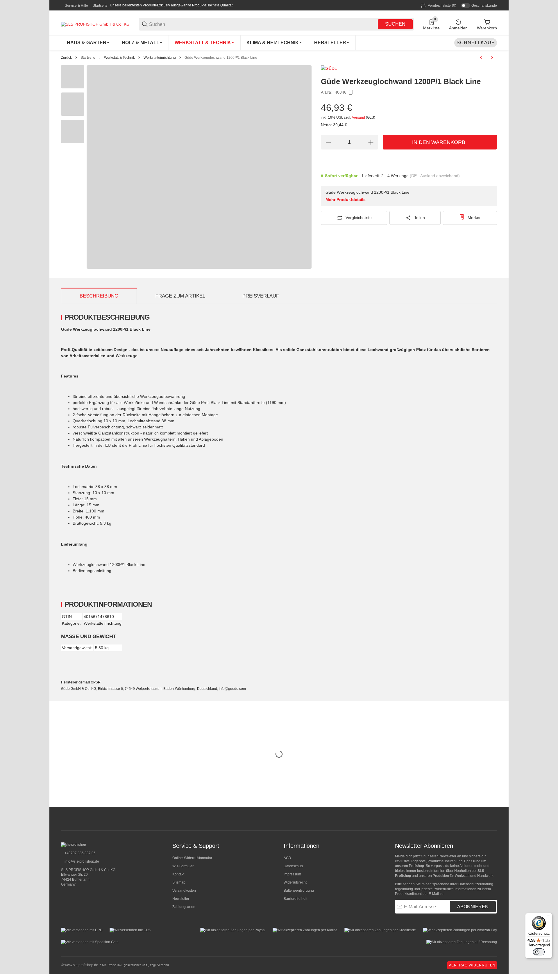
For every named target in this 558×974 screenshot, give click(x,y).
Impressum (292, 874)
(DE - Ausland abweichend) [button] (435, 175)
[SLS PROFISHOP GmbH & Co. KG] (95, 24)
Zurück (66, 57)
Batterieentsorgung (299, 890)
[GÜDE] (329, 68)
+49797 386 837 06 (80, 853)
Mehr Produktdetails (346, 199)
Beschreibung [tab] (99, 296)
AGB (287, 858)
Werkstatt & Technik (119, 57)
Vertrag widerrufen (472, 965)
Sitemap (178, 882)
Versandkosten (184, 890)
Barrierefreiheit (295, 899)
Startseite (100, 5)
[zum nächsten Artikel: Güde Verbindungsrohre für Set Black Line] (492, 58)
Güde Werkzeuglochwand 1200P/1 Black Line (221, 57)
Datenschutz (293, 866)
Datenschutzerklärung (475, 884)
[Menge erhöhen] (371, 142)
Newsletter (180, 899)
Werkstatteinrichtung (160, 57)
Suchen (395, 24)
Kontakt (178, 874)
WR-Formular (183, 866)
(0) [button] (442, 5)
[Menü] (548, 916)
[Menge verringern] (328, 142)
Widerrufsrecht (295, 882)
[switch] (539, 951)
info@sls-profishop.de (81, 861)
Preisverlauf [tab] (260, 296)
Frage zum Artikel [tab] (180, 296)
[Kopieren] (351, 92)
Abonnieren (473, 906)
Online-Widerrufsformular (192, 858)
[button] (332, 42)
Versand (359, 117)
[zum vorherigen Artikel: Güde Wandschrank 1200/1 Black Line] (481, 58)
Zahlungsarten (183, 907)
